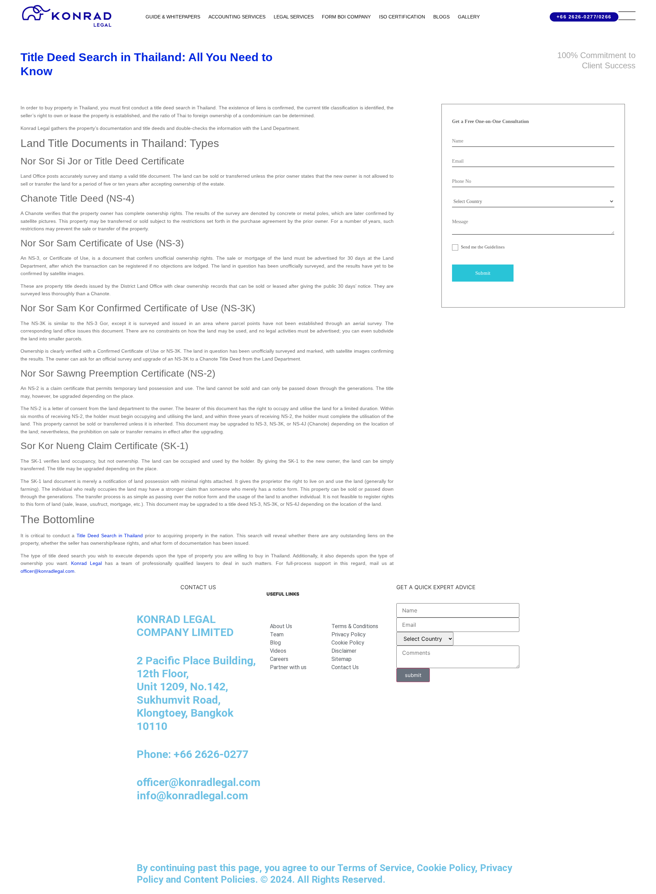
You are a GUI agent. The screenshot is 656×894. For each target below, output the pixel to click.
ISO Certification (402, 16)
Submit (482, 273)
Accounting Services (236, 16)
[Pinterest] (239, 822)
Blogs (441, 16)
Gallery (469, 16)
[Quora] (145, 842)
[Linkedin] (145, 822)
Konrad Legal (86, 563)
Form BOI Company (346, 16)
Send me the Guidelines (482, 246)
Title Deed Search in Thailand (110, 535)
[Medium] (182, 822)
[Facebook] (164, 822)
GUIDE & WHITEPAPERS (173, 16)
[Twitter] (220, 822)
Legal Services (294, 16)
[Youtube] (201, 822)
